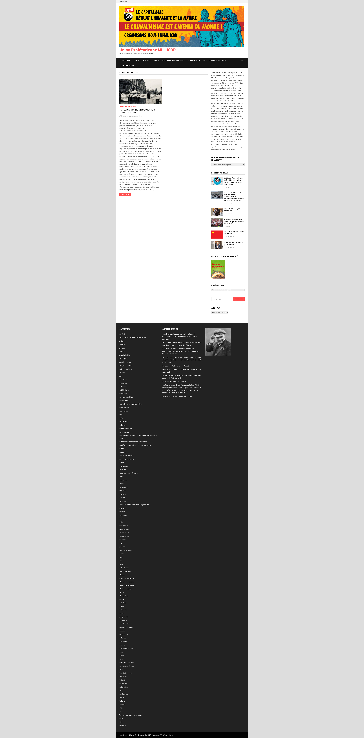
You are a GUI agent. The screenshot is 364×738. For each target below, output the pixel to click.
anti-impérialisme (125, 369)
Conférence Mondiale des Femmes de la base (135, 445)
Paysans (122, 606)
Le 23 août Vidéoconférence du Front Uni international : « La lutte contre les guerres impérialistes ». (234, 181)
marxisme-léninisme (126, 578)
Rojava (121, 652)
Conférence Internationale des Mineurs (133, 442)
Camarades (123, 393)
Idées (121, 522)
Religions (122, 638)
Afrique (122, 348)
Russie (121, 655)
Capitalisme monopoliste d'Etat (130, 404)
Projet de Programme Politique (214, 60)
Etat (121, 477)
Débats (121, 463)
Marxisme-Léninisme (126, 585)
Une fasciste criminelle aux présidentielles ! (233, 243)
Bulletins (122, 386)
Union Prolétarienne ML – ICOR (147, 49)
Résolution (123, 641)
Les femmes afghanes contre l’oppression (177, 396)
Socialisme (123, 676)
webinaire (122, 725)
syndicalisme (124, 694)
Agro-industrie (124, 355)
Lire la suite (126, 195)
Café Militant (126, 60)
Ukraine (122, 704)
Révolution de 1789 (126, 648)
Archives (122, 372)
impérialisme (124, 529)
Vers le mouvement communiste (130, 715)
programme (123, 617)
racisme (122, 631)
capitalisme (132, 107)
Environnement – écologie (128, 473)
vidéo (121, 718)
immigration (123, 526)
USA (120, 711)
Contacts (122, 452)
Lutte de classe (124, 568)
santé (121, 659)
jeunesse (122, 547)
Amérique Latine (125, 362)
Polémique (123, 610)
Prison (121, 613)
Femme (122, 498)
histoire (122, 512)
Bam (170, 735)
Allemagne (123, 358)
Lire (120, 561)
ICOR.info (137, 60)
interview (122, 540)
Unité (121, 708)
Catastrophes (124, 407)
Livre (121, 564)
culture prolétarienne (126, 456)
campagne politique (126, 397)
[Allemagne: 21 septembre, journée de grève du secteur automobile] (217, 220)
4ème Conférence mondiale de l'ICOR (132, 337)
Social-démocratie (125, 673)
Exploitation (123, 487)
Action (121, 341)
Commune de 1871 (126, 428)
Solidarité (122, 680)
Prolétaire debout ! (128, 65)
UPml (126, 116)
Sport (121, 690)
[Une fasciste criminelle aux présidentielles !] (217, 243)
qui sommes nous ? (126, 627)
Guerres (122, 508)
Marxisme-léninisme (126, 582)
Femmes (122, 501)
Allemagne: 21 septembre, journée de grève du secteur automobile (234, 221)
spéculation (123, 687)
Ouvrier (122, 599)
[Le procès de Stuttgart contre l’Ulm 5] (217, 209)
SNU (121, 669)
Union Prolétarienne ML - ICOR (141, 735)
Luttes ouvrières (125, 571)
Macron (122, 575)
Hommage (123, 515)
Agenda (156, 60)
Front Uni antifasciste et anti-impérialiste (134, 505)
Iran (120, 543)
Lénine (121, 554)
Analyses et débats (126, 365)
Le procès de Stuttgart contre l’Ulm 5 (232, 210)
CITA (121, 418)
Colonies (122, 425)
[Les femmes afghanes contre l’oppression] (217, 232)
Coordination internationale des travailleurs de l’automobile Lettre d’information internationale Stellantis (179, 336)
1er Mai (122, 334)
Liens (121, 557)
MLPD (121, 592)
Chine (121, 414)
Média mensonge (125, 589)
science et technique (126, 662)
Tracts (121, 697)
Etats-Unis (123, 480)
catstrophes (123, 411)
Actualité (147, 60)
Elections (122, 470)
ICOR (121, 519)
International (124, 533)
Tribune (122, 701)
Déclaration (123, 466)
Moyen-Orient (124, 596)
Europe (121, 484)
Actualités (123, 107)
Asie (120, 376)
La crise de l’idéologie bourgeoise (174, 381)
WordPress (163, 735)
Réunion (122, 645)
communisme (124, 432)
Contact (122, 449)
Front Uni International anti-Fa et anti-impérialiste (181, 60)
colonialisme (123, 421)
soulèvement (124, 683)
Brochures (123, 379)
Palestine (122, 603)
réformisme (123, 634)
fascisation (123, 491)
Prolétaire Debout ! (126, 624)
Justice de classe (125, 550)
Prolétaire (123, 620)
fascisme (122, 494)
